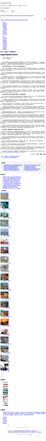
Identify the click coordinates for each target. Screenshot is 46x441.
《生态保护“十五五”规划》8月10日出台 (11, 181)
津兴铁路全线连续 (7, 307)
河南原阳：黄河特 (7, 217)
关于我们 (5, 416)
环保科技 (5, 39)
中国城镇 (5, 38)
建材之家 (5, 413)
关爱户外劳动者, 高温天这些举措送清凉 (11, 179)
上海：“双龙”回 (6, 244)
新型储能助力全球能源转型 (30, 166)
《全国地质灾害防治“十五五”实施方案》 (11, 184)
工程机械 (20, 15)
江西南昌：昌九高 (7, 199)
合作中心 (5, 34)
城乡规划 (11, 15)
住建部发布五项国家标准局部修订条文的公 (12, 185)
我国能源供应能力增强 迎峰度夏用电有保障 (13, 165)
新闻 (4, 22)
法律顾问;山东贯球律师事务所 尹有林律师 (17, 432)
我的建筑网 (43, 412)
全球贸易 (21, 413)
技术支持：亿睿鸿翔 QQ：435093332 (34, 432)
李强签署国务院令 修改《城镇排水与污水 (11, 180)
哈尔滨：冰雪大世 (7, 325)
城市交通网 (10, 413)
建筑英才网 (31, 414)
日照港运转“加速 (6, 334)
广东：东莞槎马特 (7, 262)
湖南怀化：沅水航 (7, 208)
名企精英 (5, 45)
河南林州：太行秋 (7, 280)
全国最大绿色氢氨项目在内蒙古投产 (11, 168)
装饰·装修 (5, 33)
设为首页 (2, 7)
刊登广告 (5, 419)
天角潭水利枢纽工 (7, 271)
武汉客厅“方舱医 (6, 361)
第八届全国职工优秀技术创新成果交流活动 (12, 183)
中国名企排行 (23, 412)
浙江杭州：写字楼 (7, 226)
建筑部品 (5, 32)
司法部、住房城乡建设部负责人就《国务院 (12, 178)
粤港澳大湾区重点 (7, 352)
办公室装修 (26, 413)
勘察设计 (5, 25)
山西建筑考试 (30, 412)
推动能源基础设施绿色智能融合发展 (11, 166)
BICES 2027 (20, 414)
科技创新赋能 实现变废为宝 (30, 167)
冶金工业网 (32, 413)
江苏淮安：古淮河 (7, 253)
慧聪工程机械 (6, 412)
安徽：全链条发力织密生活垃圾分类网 (32, 165)
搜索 (13, 11)
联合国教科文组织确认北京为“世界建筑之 (12, 188)
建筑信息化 (27, 15)
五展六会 (7, 414)
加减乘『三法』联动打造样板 (10, 157)
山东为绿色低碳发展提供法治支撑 (31, 170)
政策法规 (5, 23)
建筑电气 (32, 15)
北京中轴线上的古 (7, 298)
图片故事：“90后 (6, 370)
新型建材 (11, 414)
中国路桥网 (16, 413)
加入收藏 (7, 7)
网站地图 (5, 423)
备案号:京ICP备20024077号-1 (32, 430)
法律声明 (5, 420)
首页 (1, 51)
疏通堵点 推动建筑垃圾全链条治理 (12, 156)
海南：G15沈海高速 (7, 289)
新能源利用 (13, 51)
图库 (4, 36)
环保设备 (26, 414)
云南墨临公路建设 (7, 343)
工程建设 (15, 15)
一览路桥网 (38, 413)
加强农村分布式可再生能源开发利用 (11, 170)
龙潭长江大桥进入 (7, 235)
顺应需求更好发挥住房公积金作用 (10, 186)
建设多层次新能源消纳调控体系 (10, 167)
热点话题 (5, 46)
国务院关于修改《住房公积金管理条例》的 (12, 176)
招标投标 (7, 15)
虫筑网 (15, 414)
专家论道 (5, 44)
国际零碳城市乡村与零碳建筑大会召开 (32, 168)
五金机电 (18, 412)
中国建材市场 (37, 412)
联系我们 (5, 49)
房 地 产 (4, 30)
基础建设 (5, 40)
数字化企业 (12, 412)
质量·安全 (5, 47)
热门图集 (3, 190)
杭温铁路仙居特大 (7, 316)
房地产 (23, 15)
